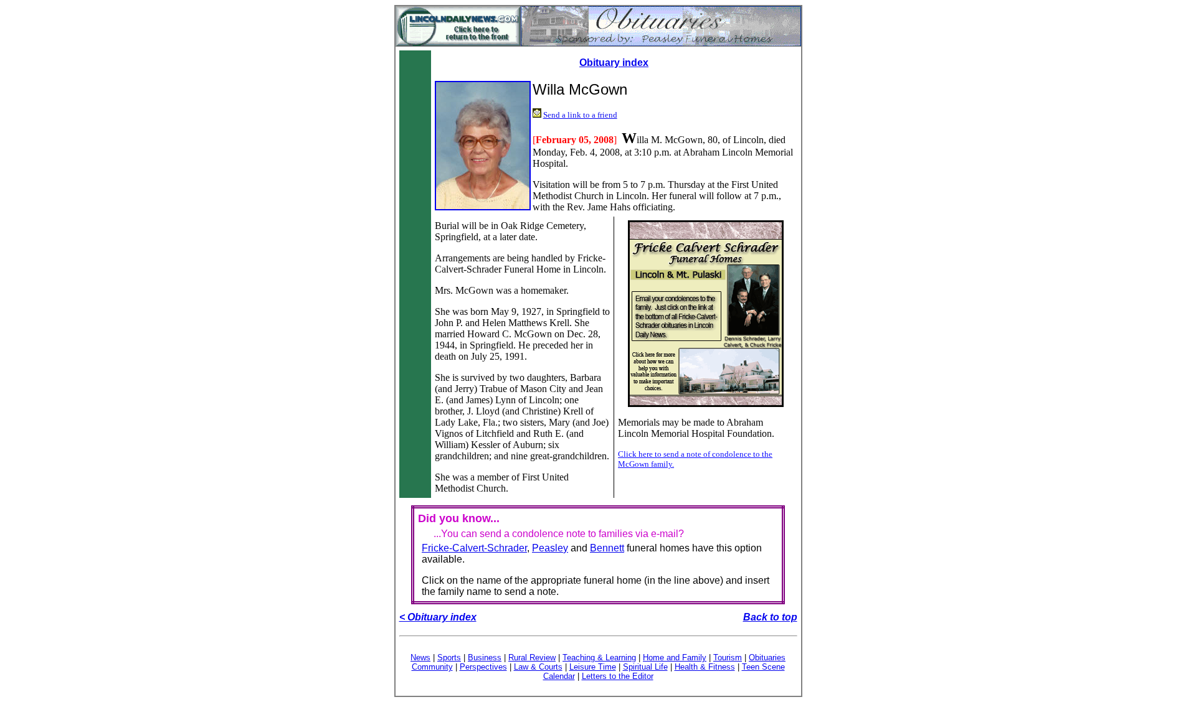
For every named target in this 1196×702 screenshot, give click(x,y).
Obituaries (767, 657)
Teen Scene (763, 667)
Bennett (607, 548)
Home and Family (674, 657)
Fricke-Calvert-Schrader (474, 548)
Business (484, 657)
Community (432, 667)
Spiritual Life (645, 667)
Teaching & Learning (599, 657)
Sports (449, 657)
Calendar (559, 676)
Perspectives (483, 667)
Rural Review (532, 657)
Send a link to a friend (580, 114)
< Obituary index (438, 617)
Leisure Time (592, 667)
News (420, 657)
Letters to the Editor (617, 676)
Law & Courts (538, 667)
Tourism (727, 657)
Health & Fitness (705, 667)
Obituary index (613, 62)
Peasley (550, 548)
